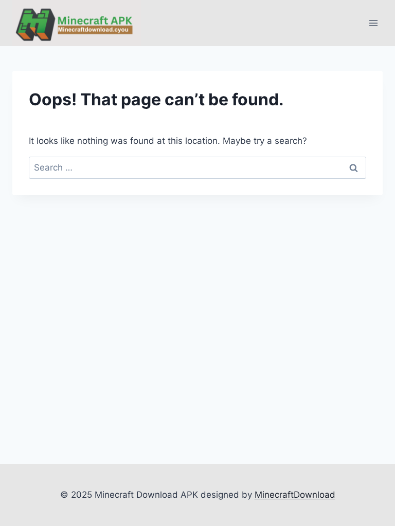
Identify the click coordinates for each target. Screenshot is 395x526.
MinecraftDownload (295, 495)
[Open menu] (373, 23)
